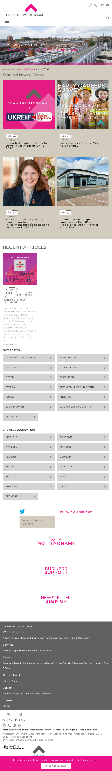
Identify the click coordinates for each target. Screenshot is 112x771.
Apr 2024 (65, 477)
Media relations (88, 729)
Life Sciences (28, 663)
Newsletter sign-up (12, 693)
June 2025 (66, 437)
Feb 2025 (11, 457)
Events (10, 387)
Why (56, 541)
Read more (9, 344)
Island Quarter (16, 407)
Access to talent (11, 638)
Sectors (7, 657)
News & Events (26, 69)
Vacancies (46, 693)
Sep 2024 (11, 467)
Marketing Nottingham (15, 729)
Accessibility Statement (15, 733)
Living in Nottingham (79, 638)
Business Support (12, 650)
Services (8, 644)
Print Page (20, 720)
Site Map (67, 733)
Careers (7, 700)
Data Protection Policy (40, 733)
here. (97, 760)
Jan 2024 (65, 486)
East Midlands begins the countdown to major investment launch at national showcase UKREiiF (28, 223)
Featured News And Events (77, 387)
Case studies (45, 650)
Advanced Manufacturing (49, 663)
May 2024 (11, 477)
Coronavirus (68, 368)
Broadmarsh (68, 358)
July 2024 (66, 467)
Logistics (98, 663)
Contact (7, 687)
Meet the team (29, 650)
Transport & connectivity (33, 638)
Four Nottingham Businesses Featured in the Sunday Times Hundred (19, 296)
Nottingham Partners (42, 729)
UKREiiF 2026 (10, 681)
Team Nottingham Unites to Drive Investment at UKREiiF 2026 (27, 146)
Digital (11, 377)
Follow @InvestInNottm (76, 512)
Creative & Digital (12, 663)
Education (67, 377)
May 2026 (11, 437)
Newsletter (56, 599)
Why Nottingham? (14, 632)
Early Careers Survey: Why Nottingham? (80, 144)
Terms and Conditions (21, 736)
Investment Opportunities (18, 626)
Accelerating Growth (20, 358)
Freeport (66, 397)
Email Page (8, 720)
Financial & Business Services (77, 663)
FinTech (11, 397)
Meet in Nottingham (67, 729)
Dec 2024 (65, 457)
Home (6, 706)
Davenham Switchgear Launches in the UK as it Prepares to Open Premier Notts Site (79, 223)
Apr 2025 (11, 447)
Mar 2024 (12, 486)
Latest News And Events (75, 407)
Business (12, 368)
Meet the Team (32, 693)
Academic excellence (57, 638)
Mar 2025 (65, 447)
